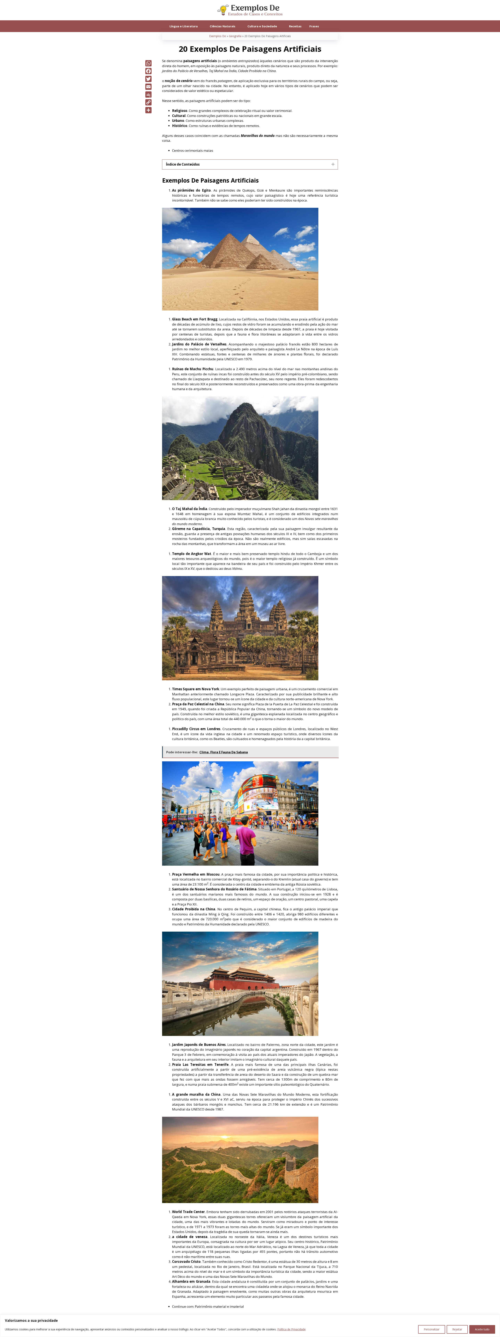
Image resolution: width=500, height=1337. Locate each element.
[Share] (148, 110)
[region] (250, 1326)
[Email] (148, 87)
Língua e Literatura (184, 26)
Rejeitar (457, 1329)
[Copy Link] (148, 102)
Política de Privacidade (291, 1329)
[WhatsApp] (148, 63)
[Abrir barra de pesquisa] (328, 26)
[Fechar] (496, 1318)
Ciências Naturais (222, 26)
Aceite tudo (482, 1329)
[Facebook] (148, 71)
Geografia (235, 36)
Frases (314, 26)
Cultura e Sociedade (262, 26)
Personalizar (431, 1329)
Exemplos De (217, 36)
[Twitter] (148, 79)
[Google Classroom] (148, 94)
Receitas (295, 26)
